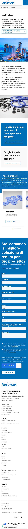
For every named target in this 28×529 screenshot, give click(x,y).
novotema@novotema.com (12, 423)
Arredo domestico (6, 460)
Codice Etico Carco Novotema (9, 495)
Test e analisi (5, 477)
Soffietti (4, 439)
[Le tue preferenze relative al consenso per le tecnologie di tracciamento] (2, 526)
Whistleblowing (5, 493)
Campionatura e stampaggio (9, 474)
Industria (4, 465)
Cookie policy (5, 506)
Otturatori (4, 437)
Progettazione (5, 472)
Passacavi (4, 442)
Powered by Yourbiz (7, 508)
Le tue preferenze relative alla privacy (15, 523)
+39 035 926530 (11, 420)
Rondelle (4, 444)
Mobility (4, 458)
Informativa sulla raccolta (9, 527)
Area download (5, 489)
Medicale (4, 456)
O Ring (3, 446)
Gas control (4, 463)
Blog (3, 491)
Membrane (10, 212)
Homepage (4, 7)
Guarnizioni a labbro (7, 432)
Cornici (3, 435)
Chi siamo (4, 486)
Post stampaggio (6, 479)
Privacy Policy (5, 503)
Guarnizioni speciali (6, 448)
